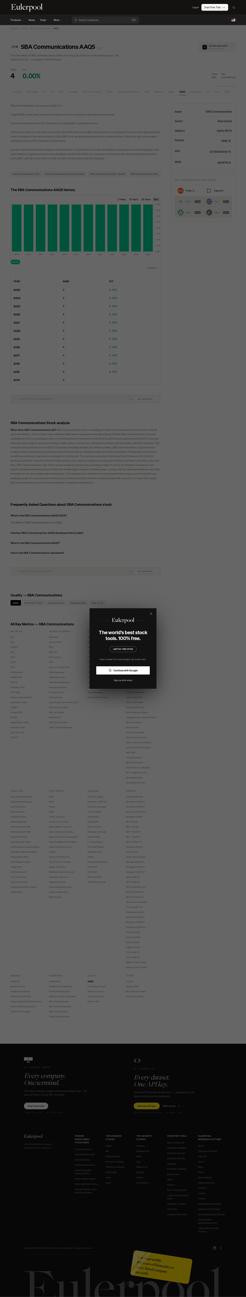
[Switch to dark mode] (234, 7)
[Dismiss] (151, 613)
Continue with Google (125, 670)
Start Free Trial (212, 7)
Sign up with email (123, 680)
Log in (195, 7)
